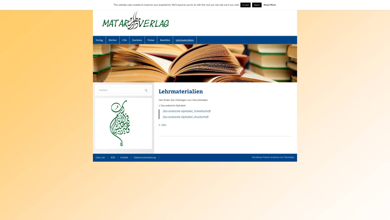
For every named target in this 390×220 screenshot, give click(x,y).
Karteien (137, 40)
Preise (151, 40)
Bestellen (165, 40)
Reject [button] (257, 5)
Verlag (99, 40)
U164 (163, 125)
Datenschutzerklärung (145, 158)
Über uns (100, 158)
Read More (270, 5)
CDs (124, 40)
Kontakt (124, 158)
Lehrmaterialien (185, 40)
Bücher (113, 40)
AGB (113, 158)
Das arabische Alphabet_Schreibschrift (187, 111)
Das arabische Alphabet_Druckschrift (186, 117)
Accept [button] (245, 5)
